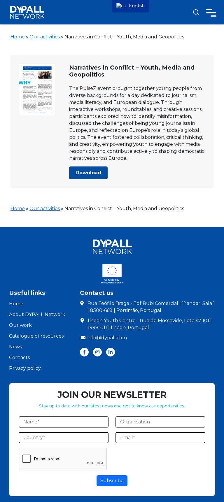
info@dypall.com (107, 337)
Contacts (19, 357)
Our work (20, 325)
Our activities (44, 37)
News (15, 347)
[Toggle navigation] (211, 12)
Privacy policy (25, 368)
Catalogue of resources (36, 336)
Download (88, 172)
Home (17, 37)
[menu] (130, 6)
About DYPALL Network (37, 314)
